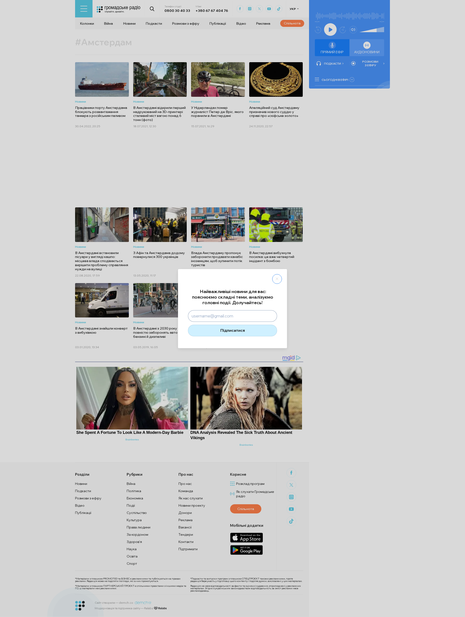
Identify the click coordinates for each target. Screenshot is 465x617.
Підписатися (232, 330)
